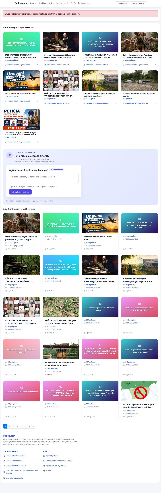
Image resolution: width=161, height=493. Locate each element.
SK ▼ (34, 3)
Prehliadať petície (46, 3)
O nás (73, 3)
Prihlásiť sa (122, 3)
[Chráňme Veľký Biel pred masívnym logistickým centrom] (100, 88)
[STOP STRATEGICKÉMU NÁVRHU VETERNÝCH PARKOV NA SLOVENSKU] (21, 50)
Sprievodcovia (10, 451)
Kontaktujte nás (62, 3)
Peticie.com (21, 3)
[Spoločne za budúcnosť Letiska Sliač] (21, 87)
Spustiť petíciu (138, 3)
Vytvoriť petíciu (22, 192)
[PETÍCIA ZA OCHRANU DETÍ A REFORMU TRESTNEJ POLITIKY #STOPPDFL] (100, 50)
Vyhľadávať (85, 3)
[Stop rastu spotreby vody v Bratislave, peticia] (139, 88)
